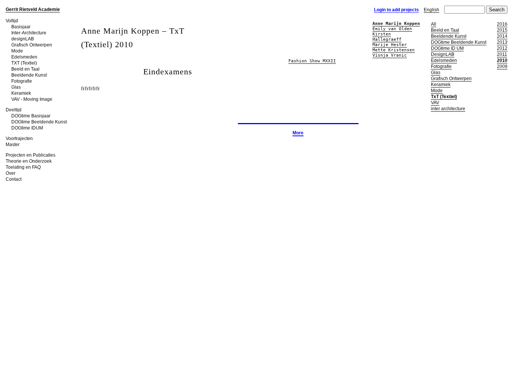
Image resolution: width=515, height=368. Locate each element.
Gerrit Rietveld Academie (33, 9)
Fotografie (21, 81)
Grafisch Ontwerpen (31, 45)
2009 (502, 66)
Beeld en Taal (25, 69)
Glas (16, 87)
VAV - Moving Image (31, 99)
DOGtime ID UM (447, 48)
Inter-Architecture (28, 32)
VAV (435, 102)
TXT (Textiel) (24, 63)
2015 (502, 30)
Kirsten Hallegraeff (387, 37)
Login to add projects (396, 9)
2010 (502, 60)
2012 (502, 48)
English (431, 9)
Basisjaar (21, 26)
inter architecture (448, 108)
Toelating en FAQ (23, 167)
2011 (502, 54)
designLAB (22, 39)
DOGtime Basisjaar (31, 116)
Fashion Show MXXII (312, 61)
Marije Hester (389, 44)
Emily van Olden (392, 28)
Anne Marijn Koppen (396, 23)
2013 (502, 42)
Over (10, 173)
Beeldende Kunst (29, 75)
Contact (13, 179)
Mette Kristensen (393, 50)
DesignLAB (442, 54)
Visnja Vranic (389, 55)
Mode (17, 51)
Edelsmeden (24, 57)
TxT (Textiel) (444, 96)
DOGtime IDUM (27, 128)
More (298, 132)
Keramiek (21, 93)
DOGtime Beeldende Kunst (39, 122)
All (433, 24)
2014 (502, 36)
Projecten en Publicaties (30, 155)
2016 (502, 24)
